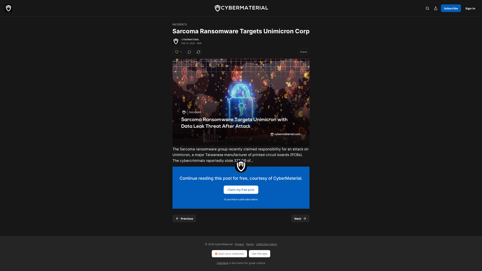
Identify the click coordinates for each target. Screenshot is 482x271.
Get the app (259, 253)
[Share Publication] (435, 8)
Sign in (470, 8)
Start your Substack (231, 253)
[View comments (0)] (189, 52)
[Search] (427, 8)
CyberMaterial (190, 39)
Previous (187, 218)
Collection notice (266, 244)
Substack (222, 263)
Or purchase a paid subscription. (241, 199)
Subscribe (451, 8)
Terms (250, 244)
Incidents (179, 24)
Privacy (239, 244)
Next (297, 218)
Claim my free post (241, 190)
